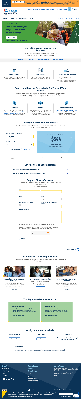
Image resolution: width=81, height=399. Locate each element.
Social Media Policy (32, 378)
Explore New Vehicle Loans (18, 315)
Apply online (41, 338)
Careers (3, 373)
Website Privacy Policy (33, 382)
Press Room (4, 375)
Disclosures (30, 375)
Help (47, 9)
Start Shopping (11, 37)
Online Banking (5, 368)
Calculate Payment (15, 149)
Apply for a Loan (62, 18)
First (20, 194)
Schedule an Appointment (39, 9)
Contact (65, 9)
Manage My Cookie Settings (66, 396)
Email (21, 204)
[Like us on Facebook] (4, 379)
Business (13, 18)
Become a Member (74, 18)
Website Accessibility (33, 380)
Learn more (14, 289)
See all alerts (6, 4)
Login (75, 9)
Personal (4, 18)
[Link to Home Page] (10, 12)
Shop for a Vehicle (58, 60)
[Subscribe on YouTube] (9, 379)
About (32, 18)
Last (42, 194)
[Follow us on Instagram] (11, 379)
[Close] (77, 1)
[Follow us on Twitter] (6, 379)
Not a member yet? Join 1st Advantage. (17, 40)
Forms (29, 373)
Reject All (69, 393)
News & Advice (23, 18)
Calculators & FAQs (43, 60)
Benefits (20, 60)
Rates (60, 9)
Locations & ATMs (54, 9)
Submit (23, 238)
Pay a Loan (29, 9)
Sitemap (56, 375)
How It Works (30, 60)
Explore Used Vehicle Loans (51, 315)
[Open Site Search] (69, 9)
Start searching (14, 338)
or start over (27, 149)
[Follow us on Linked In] (14, 379)
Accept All (62, 393)
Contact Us (4, 370)
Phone (21, 205)
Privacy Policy (31, 376)
